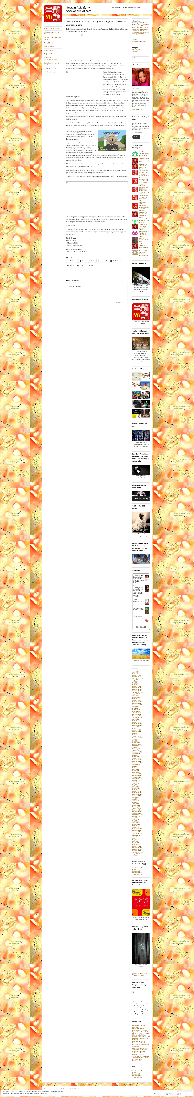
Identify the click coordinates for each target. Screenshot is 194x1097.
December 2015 (137, 760)
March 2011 (136, 843)
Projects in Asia (49, 50)
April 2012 (135, 822)
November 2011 (137, 830)
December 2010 (137, 847)
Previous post (136, 49)
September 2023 (137, 692)
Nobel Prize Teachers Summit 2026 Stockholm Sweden (139, 1027)
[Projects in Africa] (145, 395)
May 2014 (135, 785)
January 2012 (136, 827)
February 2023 (136, 698)
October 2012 (136, 813)
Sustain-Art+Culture (50, 68)
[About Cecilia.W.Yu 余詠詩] (136, 385)
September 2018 (137, 738)
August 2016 (136, 753)
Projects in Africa (49, 46)
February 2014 (136, 789)
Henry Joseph (143, 231)
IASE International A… (144, 204)
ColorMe (141, 152)
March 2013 (136, 805)
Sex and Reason (138, 608)
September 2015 (137, 763)
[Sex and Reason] (147, 613)
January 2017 (136, 750)
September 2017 (137, 746)
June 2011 (135, 838)
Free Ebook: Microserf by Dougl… (142, 167)
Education (140, 27)
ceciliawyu (146, 24)
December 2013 (137, 793)
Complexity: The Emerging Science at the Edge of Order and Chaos (138, 578)
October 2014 (136, 777)
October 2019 (136, 731)
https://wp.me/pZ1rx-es (139, 41)
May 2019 (135, 735)
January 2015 (136, 774)
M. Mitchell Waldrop (136, 582)
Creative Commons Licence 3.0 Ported (52, 38)
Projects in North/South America (50, 58)
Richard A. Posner (139, 609)
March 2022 (136, 709)
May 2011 (135, 840)
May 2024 (135, 683)
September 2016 (137, 752)
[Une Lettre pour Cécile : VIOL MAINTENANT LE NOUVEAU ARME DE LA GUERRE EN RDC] (136, 395)
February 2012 (136, 826)
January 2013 (136, 808)
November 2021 (137, 716)
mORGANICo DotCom (143, 251)
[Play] (135, 498)
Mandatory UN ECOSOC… (143, 171)
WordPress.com (137, 874)
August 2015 (136, 764)
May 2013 (135, 802)
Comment (119, 302)
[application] (141, 496)
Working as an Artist (138, 34)
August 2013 (136, 797)
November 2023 (137, 689)
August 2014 (136, 780)
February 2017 (136, 749)
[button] (141, 495)
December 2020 (137, 724)
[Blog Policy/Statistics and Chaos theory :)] (145, 376)
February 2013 (136, 807)
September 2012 (137, 815)
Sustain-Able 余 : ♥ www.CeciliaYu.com (78, 9)
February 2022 (136, 711)
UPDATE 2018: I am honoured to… (144, 155)
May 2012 (135, 821)
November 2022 (137, 703)
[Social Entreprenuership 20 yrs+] (136, 413)
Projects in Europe (49, 54)
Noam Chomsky (139, 618)
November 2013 (137, 794)
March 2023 (136, 697)
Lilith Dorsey (138, 596)
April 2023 (135, 695)
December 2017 (137, 744)
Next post (135, 51)
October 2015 (136, 761)
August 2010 (136, 854)
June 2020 (135, 727)
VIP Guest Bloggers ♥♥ (51, 72)
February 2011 (136, 844)
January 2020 (136, 730)
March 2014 (136, 788)
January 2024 (136, 686)
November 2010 (137, 849)
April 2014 (135, 786)
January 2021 (136, 722)
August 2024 (136, 680)
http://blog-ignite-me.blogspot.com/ (100, 108)
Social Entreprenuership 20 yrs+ (51, 64)
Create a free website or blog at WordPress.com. (56, 1088)
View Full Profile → (138, 109)
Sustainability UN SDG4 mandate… (144, 208)
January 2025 (136, 675)
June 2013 (135, 800)
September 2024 (137, 678)
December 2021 (137, 714)
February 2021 (136, 720)
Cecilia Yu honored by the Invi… (143, 247)
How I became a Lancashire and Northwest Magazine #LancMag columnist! (140, 1049)
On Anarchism (137, 616)
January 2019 (136, 736)
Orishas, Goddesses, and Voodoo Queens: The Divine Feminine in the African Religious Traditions (138, 590)
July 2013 (135, 799)
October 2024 (136, 677)
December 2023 (137, 688)
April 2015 (135, 769)
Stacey (141, 238)
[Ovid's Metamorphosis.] (147, 604)
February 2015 (136, 772)
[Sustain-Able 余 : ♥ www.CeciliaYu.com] (53, 22)
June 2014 (135, 783)
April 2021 (135, 719)
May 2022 (135, 708)
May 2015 (135, 767)
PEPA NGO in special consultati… (143, 184)
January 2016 (136, 758)
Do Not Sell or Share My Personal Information (82, 1088)
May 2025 (135, 673)
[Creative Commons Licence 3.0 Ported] (136, 376)
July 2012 (135, 818)
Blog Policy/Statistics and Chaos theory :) (52, 33)
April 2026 (135, 672)
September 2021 (137, 717)
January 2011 (136, 846)
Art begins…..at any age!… (144, 160)
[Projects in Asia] (145, 385)
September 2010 (137, 852)
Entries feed (136, 871)
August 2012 (136, 816)
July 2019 (135, 733)
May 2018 (135, 741)
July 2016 (135, 755)
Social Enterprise (143, 32)
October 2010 (136, 851)
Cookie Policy (44, 1093)
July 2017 (135, 747)
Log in (134, 869)
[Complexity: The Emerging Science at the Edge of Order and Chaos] (147, 581)
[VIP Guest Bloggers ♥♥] (145, 404)
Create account (137, 868)
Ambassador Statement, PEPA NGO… (144, 175)
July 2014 (135, 782)
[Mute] (147, 498)
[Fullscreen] (149, 498)
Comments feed (137, 872)
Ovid (136, 602)
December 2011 (137, 829)
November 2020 (137, 725)
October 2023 (136, 691)
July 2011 (135, 836)
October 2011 (136, 832)
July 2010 (135, 855)
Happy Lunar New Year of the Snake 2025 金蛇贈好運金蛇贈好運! (140, 1044)
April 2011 (135, 841)
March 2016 (136, 757)
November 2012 (137, 811)
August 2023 (136, 694)
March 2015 (136, 771)
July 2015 (135, 766)
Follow (136, 137)
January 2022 (136, 713)
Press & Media (48, 43)
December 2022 (137, 702)
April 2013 (135, 804)
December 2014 (137, 775)
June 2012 (135, 819)
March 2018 (136, 742)
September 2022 (137, 705)
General (134, 30)
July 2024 (135, 681)
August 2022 (136, 706)
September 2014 (137, 778)
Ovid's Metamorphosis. (138, 600)
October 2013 (136, 796)
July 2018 (135, 739)
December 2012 (137, 810)
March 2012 (136, 824)
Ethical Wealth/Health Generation (140, 28)
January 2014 (136, 791)
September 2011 (137, 833)
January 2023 (136, 700)
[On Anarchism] (147, 622)
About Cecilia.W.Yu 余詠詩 (52, 28)
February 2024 (136, 684)
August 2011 (136, 835)
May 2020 (135, 728)
